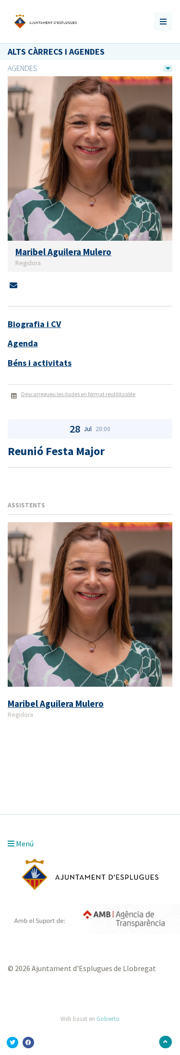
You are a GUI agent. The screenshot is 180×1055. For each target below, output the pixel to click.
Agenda (23, 343)
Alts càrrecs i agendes (56, 51)
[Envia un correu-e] (13, 285)
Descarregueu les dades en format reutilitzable (78, 394)
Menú (24, 843)
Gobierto (108, 1018)
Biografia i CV (34, 323)
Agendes (22, 68)
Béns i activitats (40, 362)
